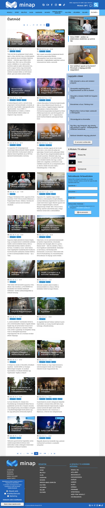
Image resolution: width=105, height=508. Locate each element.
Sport (42, 470)
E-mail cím (71, 198)
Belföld (19, 100)
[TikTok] (64, 5)
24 (44, 25)
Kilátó (73, 484)
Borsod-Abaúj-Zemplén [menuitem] (57, 12)
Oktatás (42, 480)
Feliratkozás (83, 212)
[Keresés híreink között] (96, 4)
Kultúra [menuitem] (68, 12)
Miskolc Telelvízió (12, 476)
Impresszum (10, 474)
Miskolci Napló (11, 478)
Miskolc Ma (75, 470)
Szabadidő (42, 51)
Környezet (13, 100)
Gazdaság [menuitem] (39, 12)
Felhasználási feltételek (75, 204)
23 (40, 25)
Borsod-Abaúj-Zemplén (48, 482)
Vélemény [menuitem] (76, 12)
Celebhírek (49, 145)
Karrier (73, 482)
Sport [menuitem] (17, 12)
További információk (12, 488)
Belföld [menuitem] (24, 12)
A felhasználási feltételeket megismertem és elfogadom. (82, 207)
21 (33, 25)
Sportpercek (75, 492)
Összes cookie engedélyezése (12, 504)
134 (27, 453)
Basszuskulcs (75, 475)
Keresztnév (71, 191)
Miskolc (18, 51)
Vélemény (43, 487)
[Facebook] (52, 5)
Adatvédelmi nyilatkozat (83, 208)
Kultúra (43, 485)
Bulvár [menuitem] (84, 12)
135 (32, 453)
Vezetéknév (71, 185)
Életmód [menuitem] (94, 12)
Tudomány (49, 399)
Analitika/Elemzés (13, 494)
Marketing (13, 496)
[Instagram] (56, 5)
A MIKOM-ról (10, 470)
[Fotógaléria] (44, 5)
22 (37, 25)
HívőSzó (73, 479)
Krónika (73, 487)
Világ (41, 475)
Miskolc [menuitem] (9, 12)
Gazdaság (43, 477)
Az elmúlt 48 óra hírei (84, 142)
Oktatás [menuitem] (47, 12)
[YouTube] (60, 5)
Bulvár (42, 490)
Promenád (74, 489)
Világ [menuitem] (31, 12)
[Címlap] (21, 5)
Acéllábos (74, 472)
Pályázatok (10, 472)
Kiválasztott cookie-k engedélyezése (12, 499)
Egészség (12, 51)
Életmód (43, 492)
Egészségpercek (76, 477)
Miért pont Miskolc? (78, 494)
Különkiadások (76, 497)
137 (40, 453)
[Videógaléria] (48, 5)
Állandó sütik (13, 491)
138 (45, 453)
